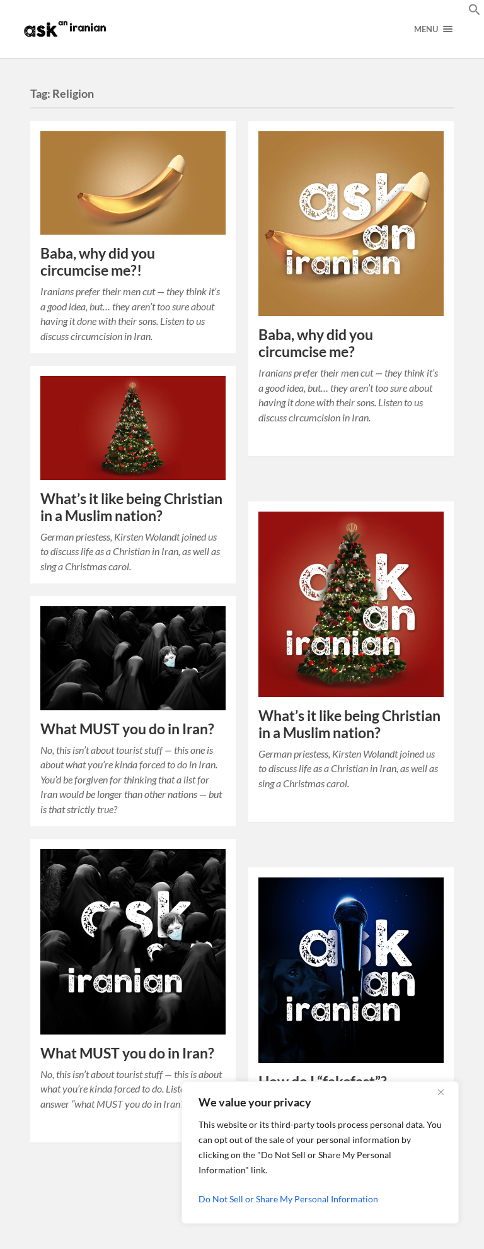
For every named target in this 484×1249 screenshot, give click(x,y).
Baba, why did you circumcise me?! (97, 262)
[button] (474, 11)
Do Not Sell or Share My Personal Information (288, 1198)
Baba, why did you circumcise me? (315, 343)
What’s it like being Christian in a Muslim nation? (131, 507)
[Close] (445, 1091)
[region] (320, 1152)
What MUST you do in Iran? (127, 728)
